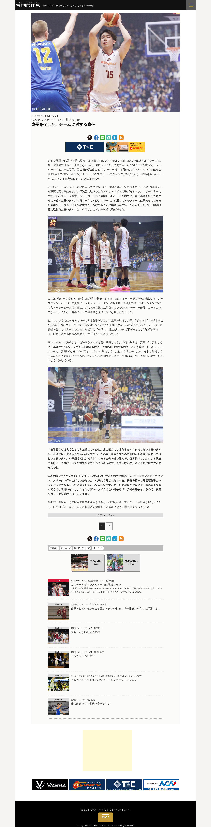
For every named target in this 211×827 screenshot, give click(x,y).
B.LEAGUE (51, 115)
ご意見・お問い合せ (99, 810)
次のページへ (105, 515)
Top (203, 819)
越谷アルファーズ (82, 548)
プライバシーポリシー (120, 810)
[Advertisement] (107, 750)
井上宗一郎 (66, 548)
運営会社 (85, 810)
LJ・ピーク (98, 548)
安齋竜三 (54, 548)
